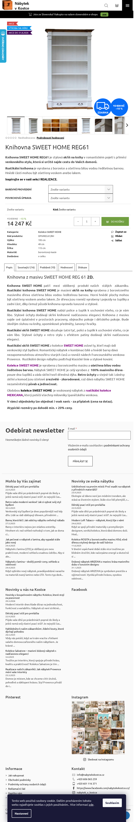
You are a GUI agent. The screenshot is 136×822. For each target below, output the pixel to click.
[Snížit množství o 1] (78, 221)
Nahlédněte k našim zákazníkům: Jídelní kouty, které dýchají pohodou (34, 630)
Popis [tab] (9, 267)
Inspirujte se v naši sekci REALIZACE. (31, 179)
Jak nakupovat (16, 775)
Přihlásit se (80, 461)
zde (91, 804)
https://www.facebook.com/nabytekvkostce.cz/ (103, 788)
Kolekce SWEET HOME (49, 231)
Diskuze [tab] (82, 267)
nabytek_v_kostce (87, 792)
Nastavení (21, 813)
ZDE (104, 14)
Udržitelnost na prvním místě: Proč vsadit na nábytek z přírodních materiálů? (101, 488)
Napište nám (15, 793)
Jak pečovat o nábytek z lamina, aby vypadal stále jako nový (32, 541)
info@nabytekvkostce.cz (90, 774)
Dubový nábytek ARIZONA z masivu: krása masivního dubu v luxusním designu (100, 563)
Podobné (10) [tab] (47, 267)
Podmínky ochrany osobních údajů (27, 784)
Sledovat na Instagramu (101, 759)
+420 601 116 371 (87, 783)
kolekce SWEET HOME (36, 390)
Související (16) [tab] (26, 267)
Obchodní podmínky (19, 779)
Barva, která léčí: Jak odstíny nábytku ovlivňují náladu (34, 520)
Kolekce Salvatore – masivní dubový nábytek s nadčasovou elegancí (30, 652)
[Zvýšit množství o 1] (95, 221)
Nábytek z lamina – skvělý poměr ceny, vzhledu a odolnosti (32, 563)
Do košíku (117, 221)
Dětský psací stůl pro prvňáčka (22, 486)
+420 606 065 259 (87, 779)
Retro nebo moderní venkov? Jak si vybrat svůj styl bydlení (33, 503)
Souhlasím (112, 803)
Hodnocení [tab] (67, 267)
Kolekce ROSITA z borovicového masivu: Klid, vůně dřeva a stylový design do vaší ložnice (99, 541)
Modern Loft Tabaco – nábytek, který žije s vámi (98, 520)
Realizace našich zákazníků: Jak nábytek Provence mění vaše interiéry (33, 671)
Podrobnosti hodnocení (50, 137)
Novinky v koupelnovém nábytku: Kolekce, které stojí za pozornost (34, 596)
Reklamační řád (16, 788)
